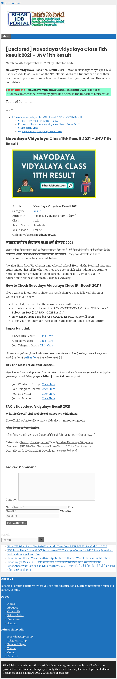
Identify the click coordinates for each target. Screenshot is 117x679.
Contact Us (13, 611)
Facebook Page (16, 644)
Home (11, 603)
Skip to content (11, 3)
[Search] (41, 539)
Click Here (46, 336)
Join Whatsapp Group (20, 636)
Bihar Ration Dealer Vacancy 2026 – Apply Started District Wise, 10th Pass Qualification (58, 558)
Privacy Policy (15, 615)
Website (65, 511)
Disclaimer (13, 619)
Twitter (11, 648)
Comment (12, 499)
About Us (12, 607)
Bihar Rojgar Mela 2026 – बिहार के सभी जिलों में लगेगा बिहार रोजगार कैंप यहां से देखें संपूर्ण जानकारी (54, 562)
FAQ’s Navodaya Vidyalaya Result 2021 (42, 131)
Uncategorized (39, 442)
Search (5, 534)
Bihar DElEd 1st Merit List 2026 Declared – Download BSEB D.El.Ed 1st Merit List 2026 (57, 546)
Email (71, 507)
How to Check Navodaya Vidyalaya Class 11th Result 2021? (52, 124)
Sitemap (12, 623)
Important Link (29, 127)
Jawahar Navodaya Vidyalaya (74, 442)
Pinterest (12, 656)
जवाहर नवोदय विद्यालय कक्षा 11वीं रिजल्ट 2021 (39, 120)
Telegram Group (17, 640)
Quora (11, 652)
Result (37, 211)
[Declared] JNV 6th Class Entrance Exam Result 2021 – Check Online (49, 446)
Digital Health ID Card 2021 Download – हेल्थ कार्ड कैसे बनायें (41, 450)
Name (10, 507)
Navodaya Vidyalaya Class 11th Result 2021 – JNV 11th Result (48, 117)
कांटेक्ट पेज (30, 357)
